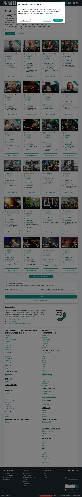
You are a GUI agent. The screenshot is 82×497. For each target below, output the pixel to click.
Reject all (47, 20)
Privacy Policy (48, 13)
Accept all (58, 20)
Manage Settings (25, 20)
